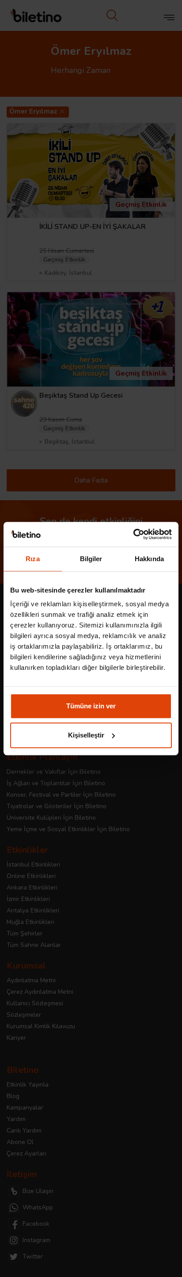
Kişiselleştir (86, 735)
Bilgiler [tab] (91, 558)
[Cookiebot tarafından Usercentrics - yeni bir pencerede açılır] (133, 534)
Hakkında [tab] (149, 558)
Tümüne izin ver (91, 706)
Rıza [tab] (32, 558)
